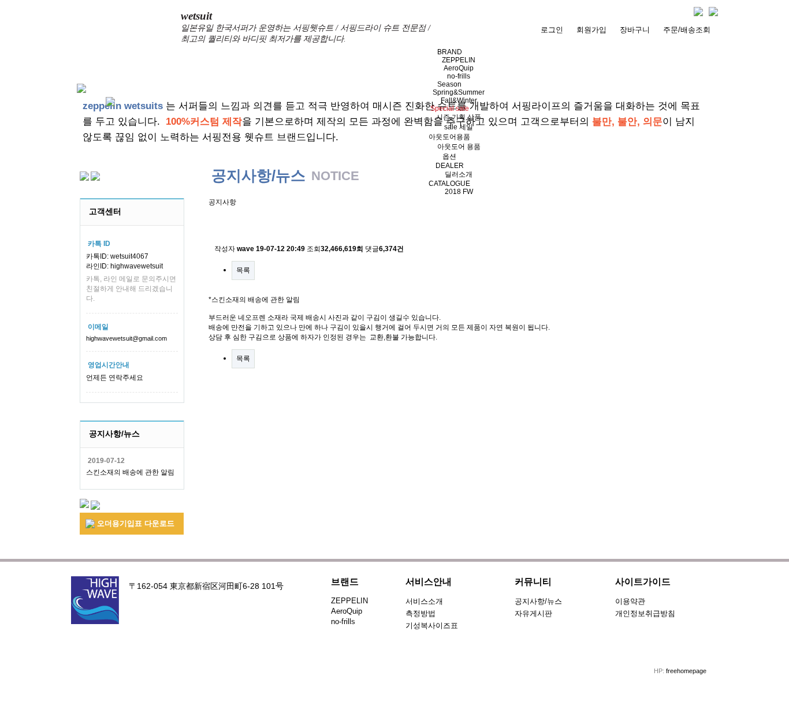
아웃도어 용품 (459, 147)
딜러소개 (458, 174)
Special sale (449, 108)
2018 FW (459, 192)
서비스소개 (424, 601)
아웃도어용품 (449, 137)
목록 (243, 270)
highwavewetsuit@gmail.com (126, 338)
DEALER (450, 166)
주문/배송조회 (686, 29)
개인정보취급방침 (645, 613)
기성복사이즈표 (431, 625)
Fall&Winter (459, 100)
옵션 (449, 156)
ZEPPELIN (458, 60)
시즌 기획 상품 (458, 117)
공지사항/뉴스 (538, 601)
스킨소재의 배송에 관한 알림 (130, 472)
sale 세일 (458, 127)
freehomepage (686, 670)
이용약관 (630, 601)
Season (449, 84)
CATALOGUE (449, 184)
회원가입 (591, 29)
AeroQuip (459, 68)
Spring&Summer (459, 92)
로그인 (552, 29)
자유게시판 (533, 613)
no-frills (458, 76)
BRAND (449, 52)
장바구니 (635, 29)
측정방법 (420, 613)
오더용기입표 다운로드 (134, 523)
